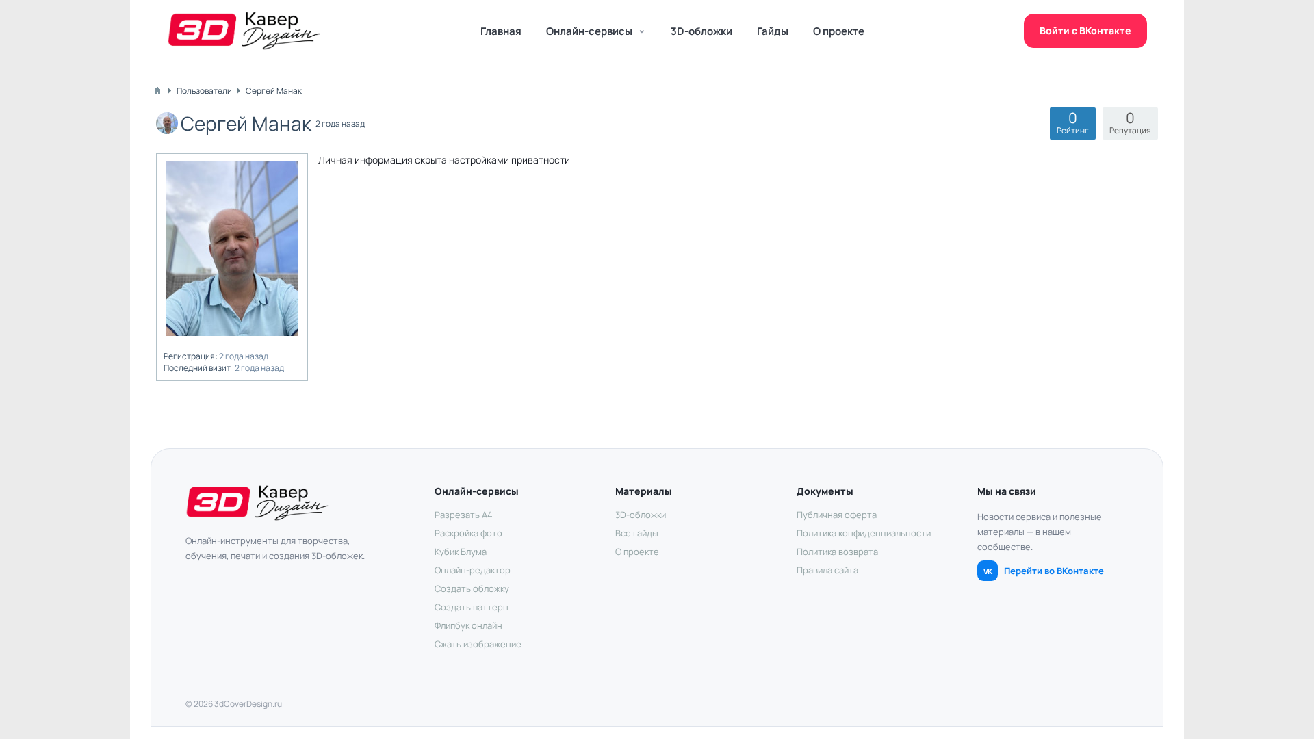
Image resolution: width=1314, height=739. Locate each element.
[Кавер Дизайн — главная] (244, 31)
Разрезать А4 (464, 514)
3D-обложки (701, 31)
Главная (500, 31)
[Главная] (157, 90)
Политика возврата (837, 551)
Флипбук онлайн (468, 625)
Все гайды (636, 533)
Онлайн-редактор (473, 570)
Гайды (772, 31)
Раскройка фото (468, 533)
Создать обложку (472, 588)
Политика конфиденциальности (864, 533)
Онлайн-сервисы (589, 31)
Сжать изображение (478, 644)
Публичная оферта (837, 514)
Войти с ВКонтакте (1085, 30)
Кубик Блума (461, 551)
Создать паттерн (471, 607)
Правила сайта (827, 570)
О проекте (838, 31)
